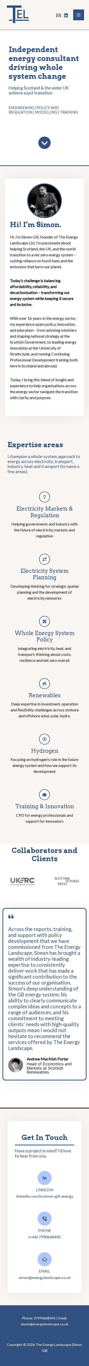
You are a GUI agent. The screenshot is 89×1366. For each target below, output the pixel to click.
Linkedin (44, 1190)
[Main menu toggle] (78, 14)
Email (44, 1271)
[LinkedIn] (66, 15)
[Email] (58, 15)
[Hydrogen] (44, 739)
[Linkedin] (45, 1178)
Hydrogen (44, 751)
